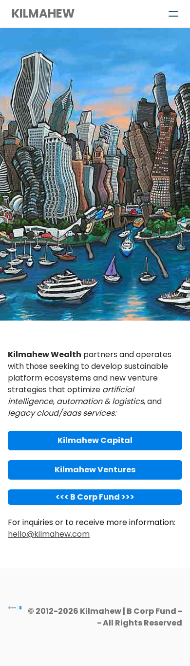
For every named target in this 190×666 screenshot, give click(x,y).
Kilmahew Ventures (95, 469)
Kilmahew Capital (95, 440)
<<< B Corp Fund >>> (95, 497)
